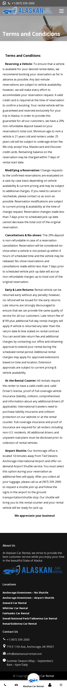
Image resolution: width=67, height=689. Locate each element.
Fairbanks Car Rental (16, 613)
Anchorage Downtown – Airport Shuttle (28, 597)
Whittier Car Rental (15, 608)
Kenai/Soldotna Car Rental (20, 623)
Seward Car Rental (14, 603)
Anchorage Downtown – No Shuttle (25, 592)
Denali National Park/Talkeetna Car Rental (30, 618)
